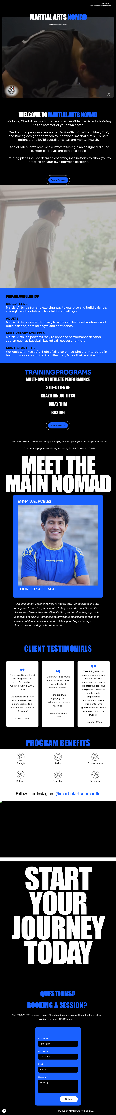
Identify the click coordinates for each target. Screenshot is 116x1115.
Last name (43, 1051)
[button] (108, 95)
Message (43, 1077)
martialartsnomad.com (63, 1015)
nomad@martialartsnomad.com (100, 5)
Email (41, 1064)
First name (43, 1038)
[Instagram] (4, 1111)
